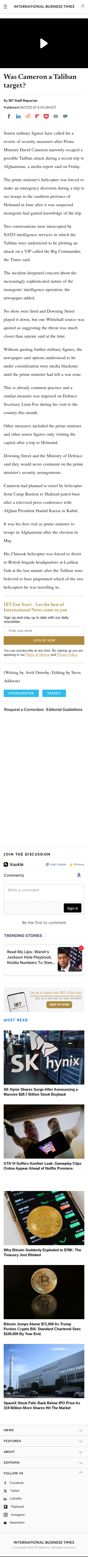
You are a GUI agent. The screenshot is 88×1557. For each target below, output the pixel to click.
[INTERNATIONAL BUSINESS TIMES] (44, 7)
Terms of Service (38, 655)
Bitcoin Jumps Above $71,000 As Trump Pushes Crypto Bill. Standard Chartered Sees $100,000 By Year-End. (42, 1329)
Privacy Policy (67, 655)
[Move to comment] (65, 116)
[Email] (55, 116)
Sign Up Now (59, 1004)
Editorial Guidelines (64, 710)
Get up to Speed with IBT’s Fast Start (56, 993)
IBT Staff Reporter (23, 100)
